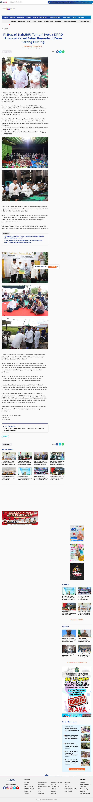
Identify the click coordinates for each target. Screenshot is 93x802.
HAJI (29, 21)
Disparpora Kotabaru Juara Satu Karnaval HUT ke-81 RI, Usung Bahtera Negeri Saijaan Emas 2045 (71, 2)
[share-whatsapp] (63, 51)
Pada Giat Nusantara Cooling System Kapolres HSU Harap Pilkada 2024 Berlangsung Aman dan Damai (84, 598)
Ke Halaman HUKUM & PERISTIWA (76, 662)
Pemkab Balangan (71, 21)
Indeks (5, 17)
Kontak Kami (49, 21)
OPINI (74, 17)
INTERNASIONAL (55, 17)
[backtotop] (46, 776)
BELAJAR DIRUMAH (56, 782)
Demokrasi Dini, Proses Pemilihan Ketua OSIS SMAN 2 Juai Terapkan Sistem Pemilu (84, 613)
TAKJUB (26, 793)
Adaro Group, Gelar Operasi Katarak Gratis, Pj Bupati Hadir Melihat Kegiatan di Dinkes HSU (68, 598)
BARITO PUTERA (42, 782)
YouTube (19, 790)
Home (5, 2)
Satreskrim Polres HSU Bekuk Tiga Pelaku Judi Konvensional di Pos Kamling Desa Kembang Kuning (69, 640)
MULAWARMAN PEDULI (71, 789)
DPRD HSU (22, 21)
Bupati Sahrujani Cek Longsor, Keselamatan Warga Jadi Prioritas (72, 761)
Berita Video (41, 784)
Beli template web (85, 793)
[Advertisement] (33, 498)
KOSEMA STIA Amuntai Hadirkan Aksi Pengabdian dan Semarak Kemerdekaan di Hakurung (71, 728)
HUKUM (65, 627)
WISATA (53, 793)
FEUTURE (53, 784)
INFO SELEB (67, 786)
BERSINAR (20, 17)
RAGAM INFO (68, 791)
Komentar (8, 51)
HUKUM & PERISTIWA (40, 17)
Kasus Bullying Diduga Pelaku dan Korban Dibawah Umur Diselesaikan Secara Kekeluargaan (68, 655)
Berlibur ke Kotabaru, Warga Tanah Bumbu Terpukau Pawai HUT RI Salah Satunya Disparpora (71, 736)
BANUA (12, 17)
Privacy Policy (84, 789)
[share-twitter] (60, 51)
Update (52, 266)
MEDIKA (53, 789)
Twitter (15, 790)
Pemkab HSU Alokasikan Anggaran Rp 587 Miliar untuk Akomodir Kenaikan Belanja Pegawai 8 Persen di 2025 (69, 613)
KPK (40, 21)
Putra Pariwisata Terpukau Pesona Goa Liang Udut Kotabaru (71, 745)
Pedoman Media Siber (86, 784)
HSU (35, 21)
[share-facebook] (57, 51)
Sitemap (82, 791)
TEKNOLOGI (41, 793)
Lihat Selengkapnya (76, 769)
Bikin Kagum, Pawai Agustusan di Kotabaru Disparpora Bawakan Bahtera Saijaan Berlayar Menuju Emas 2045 (71, 753)
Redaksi (82, 782)
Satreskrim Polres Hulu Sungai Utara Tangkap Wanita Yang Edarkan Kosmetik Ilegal (84, 655)
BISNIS (28, 17)
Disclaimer (83, 786)
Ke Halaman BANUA (76, 620)
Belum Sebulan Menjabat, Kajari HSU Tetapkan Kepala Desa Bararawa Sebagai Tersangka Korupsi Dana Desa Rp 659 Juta (84, 640)
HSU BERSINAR (28, 786)
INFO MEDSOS (55, 786)
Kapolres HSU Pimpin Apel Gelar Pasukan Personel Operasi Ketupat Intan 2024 (23, 429)
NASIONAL (66, 17)
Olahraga (81, 17)
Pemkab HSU (84, 21)
